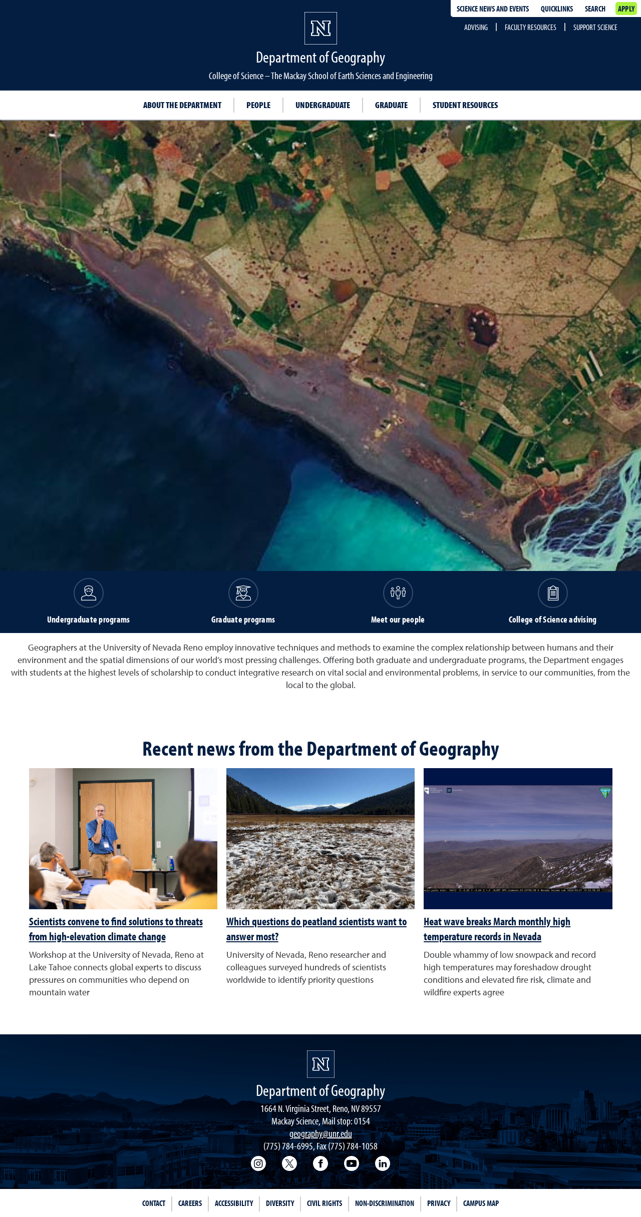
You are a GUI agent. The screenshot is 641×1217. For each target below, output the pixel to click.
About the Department (182, 105)
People (258, 105)
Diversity (280, 1203)
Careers (190, 1203)
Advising (476, 27)
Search (595, 9)
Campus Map (481, 1203)
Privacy (438, 1203)
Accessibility (234, 1203)
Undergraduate (322, 105)
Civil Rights (324, 1203)
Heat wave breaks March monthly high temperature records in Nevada (497, 928)
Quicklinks (557, 9)
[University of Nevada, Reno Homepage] (321, 1064)
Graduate (391, 105)
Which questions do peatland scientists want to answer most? (316, 928)
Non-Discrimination (384, 1203)
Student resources (465, 105)
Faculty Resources (530, 27)
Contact (153, 1203)
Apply (626, 9)
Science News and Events (493, 9)
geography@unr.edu (320, 1133)
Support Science (595, 27)
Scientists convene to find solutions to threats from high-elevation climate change (116, 928)
